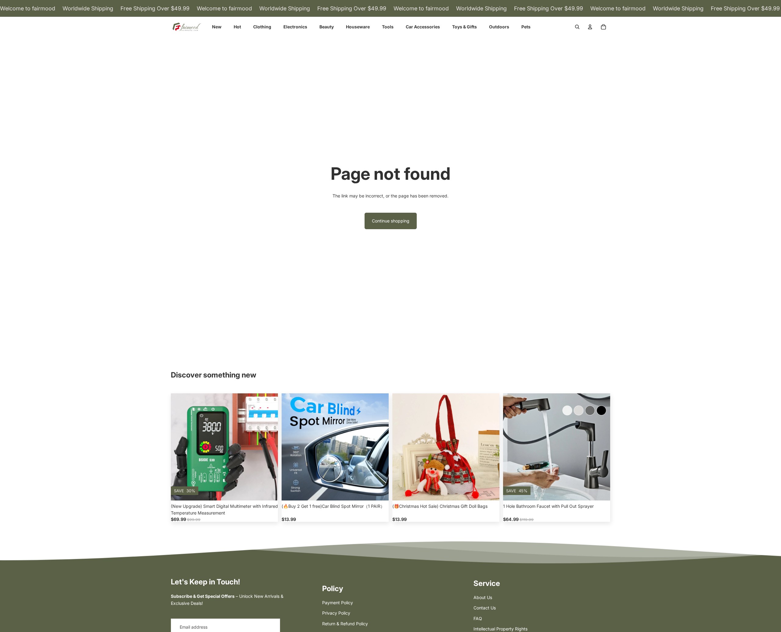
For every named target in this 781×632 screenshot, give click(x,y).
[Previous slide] (180, 447)
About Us (482, 597)
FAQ (477, 618)
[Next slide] (269, 447)
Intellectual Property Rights (500, 628)
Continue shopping (390, 220)
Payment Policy (337, 602)
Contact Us (484, 607)
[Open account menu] (590, 27)
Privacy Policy (336, 613)
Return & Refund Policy (345, 623)
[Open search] (577, 27)
